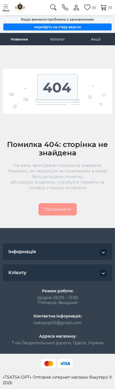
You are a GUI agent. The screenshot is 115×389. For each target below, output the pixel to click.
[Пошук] (53, 7)
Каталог (57, 39)
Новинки (19, 39)
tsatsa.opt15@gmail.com (57, 322)
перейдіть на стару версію (57, 27)
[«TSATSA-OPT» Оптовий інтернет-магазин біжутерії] (20, 7)
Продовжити (57, 209)
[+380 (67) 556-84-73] (65, 7)
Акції (96, 39)
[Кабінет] (76, 7)
